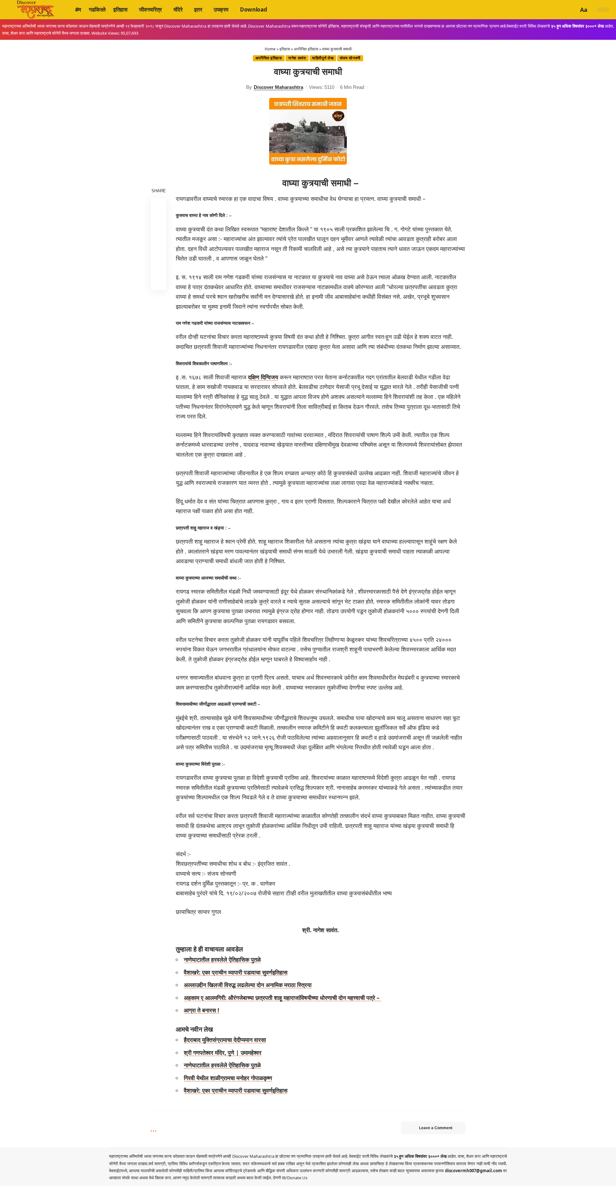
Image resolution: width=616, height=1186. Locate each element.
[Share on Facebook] (158, 205)
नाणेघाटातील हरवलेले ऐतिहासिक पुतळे (222, 959)
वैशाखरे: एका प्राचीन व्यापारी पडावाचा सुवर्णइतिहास (235, 972)
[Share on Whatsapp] (158, 236)
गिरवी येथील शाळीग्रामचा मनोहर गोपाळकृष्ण (228, 1078)
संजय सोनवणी (350, 58)
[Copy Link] (158, 266)
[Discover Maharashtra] (35, 9)
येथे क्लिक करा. (161, 1178)
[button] (572, 9)
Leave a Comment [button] (435, 1128)
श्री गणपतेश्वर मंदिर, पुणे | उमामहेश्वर (222, 1052)
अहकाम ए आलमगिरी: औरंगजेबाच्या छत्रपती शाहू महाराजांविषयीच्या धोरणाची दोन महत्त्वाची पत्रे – (282, 997)
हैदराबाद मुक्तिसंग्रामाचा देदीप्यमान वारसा (225, 1040)
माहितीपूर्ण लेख (323, 58)
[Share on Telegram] (158, 251)
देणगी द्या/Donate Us (290, 1178)
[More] (158, 282)
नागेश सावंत (297, 58)
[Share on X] (158, 220)
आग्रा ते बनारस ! (201, 1010)
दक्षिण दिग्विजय (263, 377)
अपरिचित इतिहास (306, 49)
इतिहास (284, 49)
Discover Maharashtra (278, 87)
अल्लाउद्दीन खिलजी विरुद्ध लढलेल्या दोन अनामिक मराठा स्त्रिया (248, 985)
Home (270, 49)
